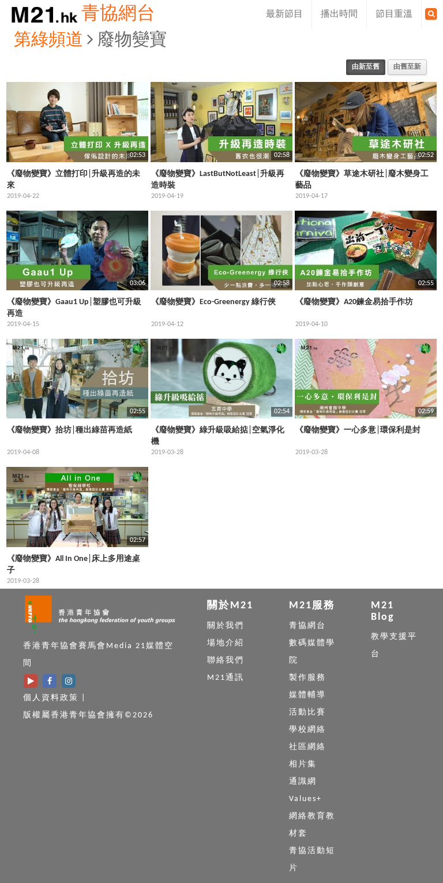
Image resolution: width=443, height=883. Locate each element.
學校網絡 (307, 729)
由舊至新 (407, 66)
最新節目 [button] (284, 14)
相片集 (303, 764)
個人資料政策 (50, 698)
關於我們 (225, 626)
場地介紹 (225, 643)
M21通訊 (225, 678)
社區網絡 (307, 747)
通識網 (303, 781)
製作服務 (307, 678)
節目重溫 (394, 14)
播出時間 (339, 14)
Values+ (305, 799)
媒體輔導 (307, 695)
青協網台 (118, 14)
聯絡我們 (225, 660)
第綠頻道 (48, 41)
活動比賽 (307, 712)
